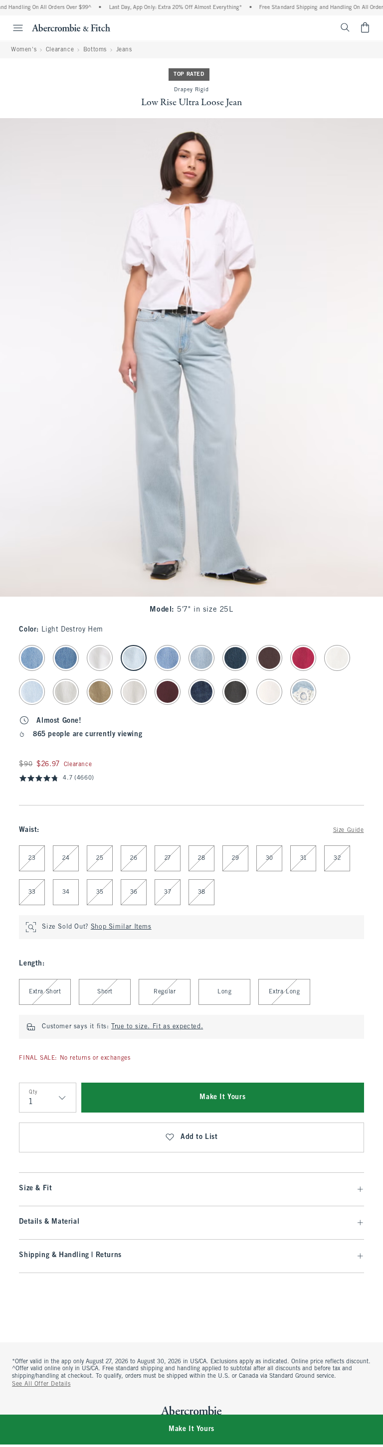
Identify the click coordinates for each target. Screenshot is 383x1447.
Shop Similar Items (121, 927)
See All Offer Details (41, 1384)
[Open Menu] (13, 28)
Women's (23, 50)
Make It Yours (222, 1097)
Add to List (199, 1137)
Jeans (124, 50)
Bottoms (95, 50)
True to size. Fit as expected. (157, 1027)
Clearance (60, 50)
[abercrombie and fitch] (71, 27)
